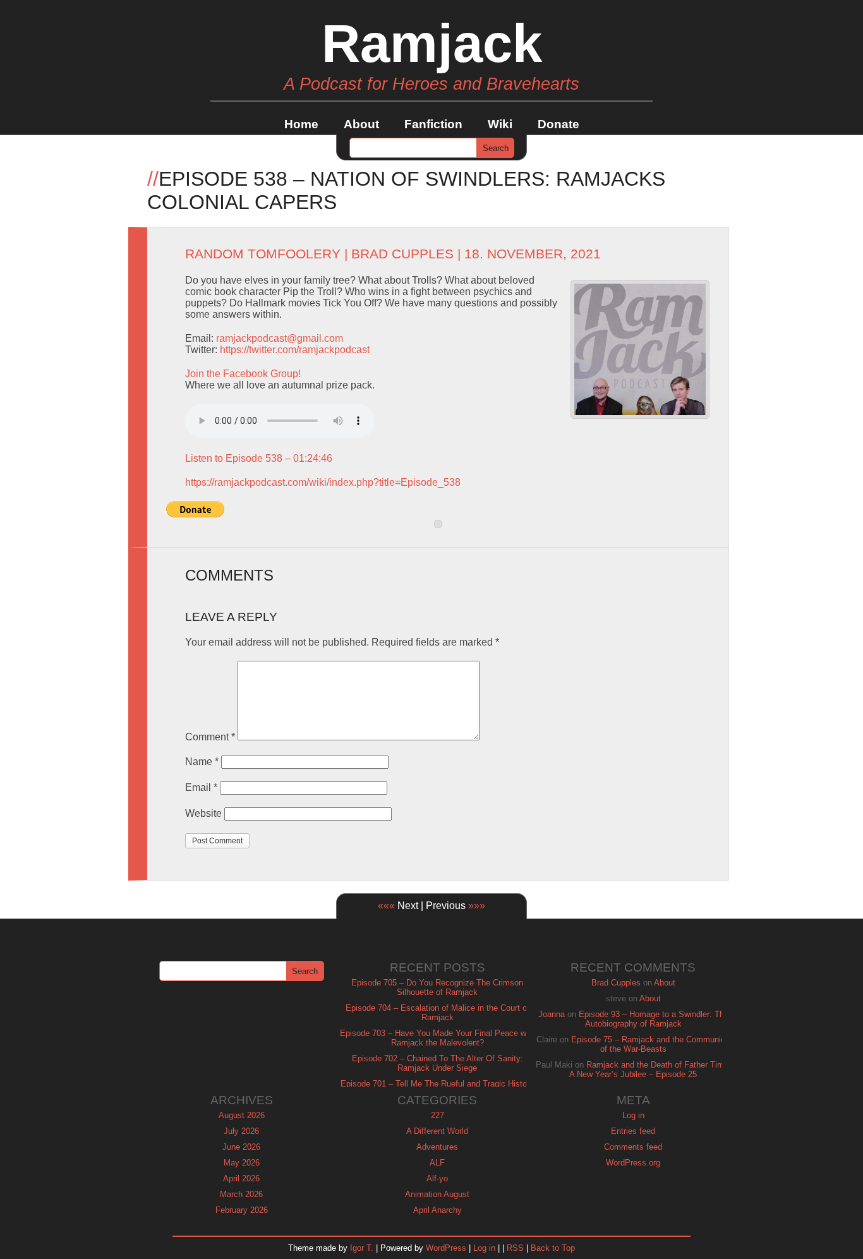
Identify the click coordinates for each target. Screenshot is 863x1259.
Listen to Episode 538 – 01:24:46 (258, 458)
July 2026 (241, 1131)
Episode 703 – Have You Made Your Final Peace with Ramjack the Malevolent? (437, 1037)
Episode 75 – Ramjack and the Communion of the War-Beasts (650, 1044)
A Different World (437, 1131)
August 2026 (242, 1115)
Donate (558, 124)
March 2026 (241, 1194)
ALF (437, 1162)
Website (203, 813)
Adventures (437, 1147)
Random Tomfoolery (263, 254)
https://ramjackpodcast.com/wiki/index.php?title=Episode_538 (323, 482)
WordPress (446, 1248)
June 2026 (241, 1147)
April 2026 (241, 1178)
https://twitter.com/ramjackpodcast (295, 349)
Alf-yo (437, 1178)
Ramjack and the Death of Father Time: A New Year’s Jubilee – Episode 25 (650, 1069)
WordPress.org (633, 1162)
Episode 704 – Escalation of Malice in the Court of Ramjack (437, 1012)
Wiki (500, 124)
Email (201, 787)
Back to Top (553, 1248)
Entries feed (633, 1131)
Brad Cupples (402, 254)
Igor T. (361, 1248)
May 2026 (242, 1162)
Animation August (437, 1194)
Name (202, 761)
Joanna (551, 1014)
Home (301, 124)
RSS (515, 1248)
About (361, 124)
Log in (633, 1115)
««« (386, 905)
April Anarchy (437, 1210)
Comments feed (633, 1147)
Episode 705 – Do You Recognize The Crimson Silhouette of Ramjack (437, 987)
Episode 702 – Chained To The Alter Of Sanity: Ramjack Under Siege (437, 1063)
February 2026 (241, 1210)
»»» (476, 905)
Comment (210, 737)
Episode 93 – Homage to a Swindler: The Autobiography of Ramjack (653, 1018)
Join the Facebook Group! (243, 373)
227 (437, 1115)
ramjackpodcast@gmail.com (279, 338)
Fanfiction (433, 124)
